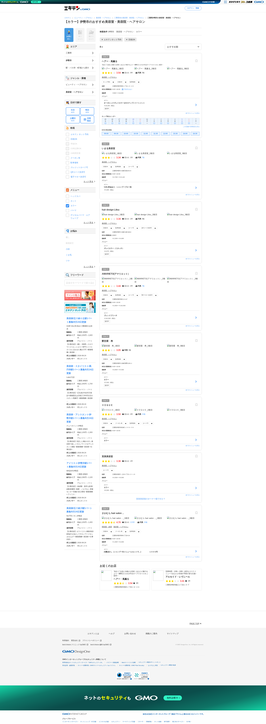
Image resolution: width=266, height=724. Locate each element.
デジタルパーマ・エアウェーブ (80, 216)
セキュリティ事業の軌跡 (168, 665)
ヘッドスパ (75, 196)
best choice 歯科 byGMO (99, 645)
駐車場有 (132, 82)
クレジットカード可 (79, 167)
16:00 (185, 134)
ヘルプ (112, 633)
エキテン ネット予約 (80, 134)
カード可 (131, 166)
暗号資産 (167, 721)
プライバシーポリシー (90, 640)
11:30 (156, 134)
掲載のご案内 (151, 633)
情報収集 (149, 721)
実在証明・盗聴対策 (68, 665)
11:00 (146, 134)
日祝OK (119, 82)
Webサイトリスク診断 (129, 662)
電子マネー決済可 (147, 295)
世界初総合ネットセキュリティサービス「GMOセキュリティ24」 (82, 662)
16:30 (195, 134)
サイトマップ (173, 633)
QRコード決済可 (146, 228)
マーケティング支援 (128, 721)
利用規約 (65, 640)
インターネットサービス (70, 721)
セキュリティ (115, 721)
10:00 (126, 134)
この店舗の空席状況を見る (191, 126)
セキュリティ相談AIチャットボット (150, 662)
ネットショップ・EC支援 (88, 721)
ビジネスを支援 (104, 721)
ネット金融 (157, 721)
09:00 (106, 134)
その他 (188, 721)
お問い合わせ (130, 633)
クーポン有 (118, 423)
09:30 (116, 134)
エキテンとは (93, 633)
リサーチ (140, 721)
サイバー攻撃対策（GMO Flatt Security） (132, 665)
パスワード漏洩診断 (112, 662)
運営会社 (74, 640)
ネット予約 (106, 82)
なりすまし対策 (153, 665)
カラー (73, 206)
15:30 (175, 134)
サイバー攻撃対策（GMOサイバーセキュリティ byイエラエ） (97, 665)
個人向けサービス (177, 721)
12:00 (165, 134)
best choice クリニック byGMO (74, 645)
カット (73, 201)
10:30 (136, 134)
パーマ (73, 210)
